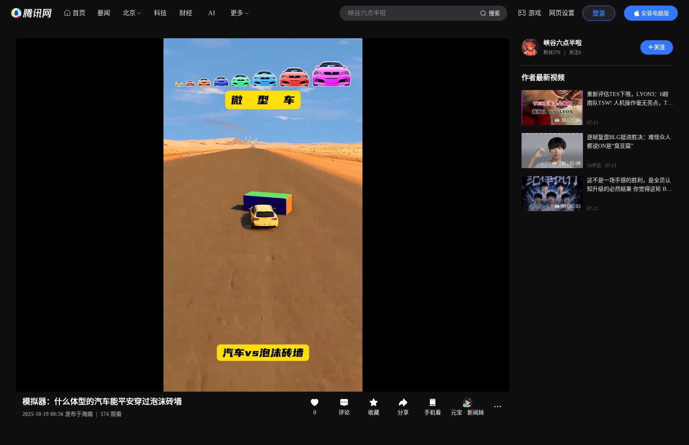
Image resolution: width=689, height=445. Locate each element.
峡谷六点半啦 (562, 42)
